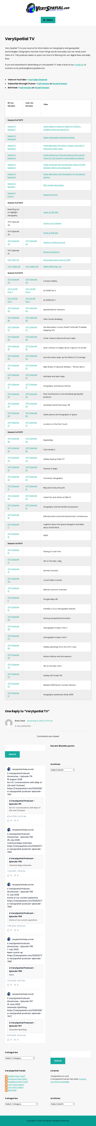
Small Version (59, 83)
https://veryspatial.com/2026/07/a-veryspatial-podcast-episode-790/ (24, 849)
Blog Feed (12, 1090)
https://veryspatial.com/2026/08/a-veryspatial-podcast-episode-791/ (24, 791)
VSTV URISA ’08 (14, 266)
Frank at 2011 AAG (50, 233)
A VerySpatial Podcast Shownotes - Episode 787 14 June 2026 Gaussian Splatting (20, 1003)
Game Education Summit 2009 (56, 260)
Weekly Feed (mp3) (16, 1076)
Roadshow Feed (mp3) (18, 1082)
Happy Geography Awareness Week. (59, 137)
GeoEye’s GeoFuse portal (54, 242)
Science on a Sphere (52, 223)
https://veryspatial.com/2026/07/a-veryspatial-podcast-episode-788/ (24, 958)
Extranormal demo (51, 252)
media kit (79, 64)
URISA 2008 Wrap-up (52, 266)
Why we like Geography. (53, 185)
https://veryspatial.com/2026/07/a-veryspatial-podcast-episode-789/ (24, 903)
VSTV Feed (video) (16, 1084)
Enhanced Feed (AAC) (17, 1079)
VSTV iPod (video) (16, 1087)
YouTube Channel (37, 79)
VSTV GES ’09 (13, 260)
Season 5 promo (50, 195)
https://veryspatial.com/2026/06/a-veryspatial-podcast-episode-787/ (24, 1013)
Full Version (43, 83)
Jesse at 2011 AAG (50, 212)
